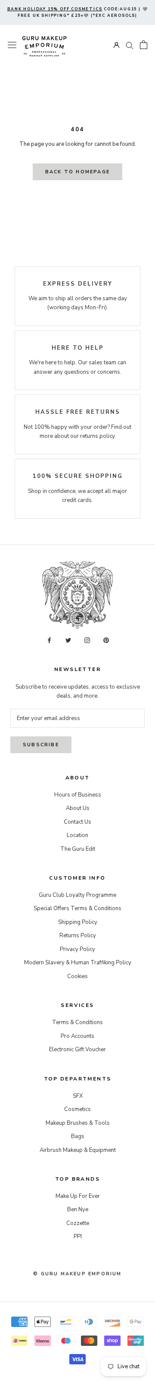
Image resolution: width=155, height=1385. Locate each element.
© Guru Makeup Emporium (77, 1274)
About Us (78, 808)
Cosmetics (77, 1109)
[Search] (129, 45)
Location (77, 835)
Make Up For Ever (78, 1196)
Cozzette (77, 1223)
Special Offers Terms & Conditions (77, 908)
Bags (77, 1136)
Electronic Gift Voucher (77, 1049)
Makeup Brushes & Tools (78, 1123)
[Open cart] (143, 44)
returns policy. (98, 436)
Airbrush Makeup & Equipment (78, 1150)
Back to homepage (77, 172)
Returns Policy (77, 935)
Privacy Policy (77, 949)
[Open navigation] (12, 45)
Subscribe (41, 745)
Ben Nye (77, 1209)
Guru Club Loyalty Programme (77, 895)
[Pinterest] (106, 640)
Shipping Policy (77, 922)
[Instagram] (87, 640)
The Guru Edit (77, 849)
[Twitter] (68, 640)
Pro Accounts (77, 1036)
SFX (78, 1096)
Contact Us (77, 822)
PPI (78, 1236)
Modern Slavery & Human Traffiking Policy (77, 962)
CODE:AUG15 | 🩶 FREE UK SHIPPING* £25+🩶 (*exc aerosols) (77, 12)
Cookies (77, 976)
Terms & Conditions (77, 1022)
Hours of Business (77, 795)
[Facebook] (49, 640)
